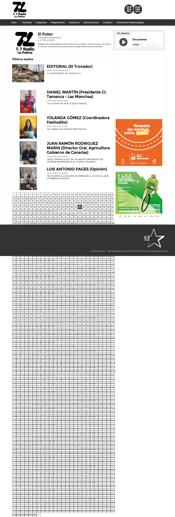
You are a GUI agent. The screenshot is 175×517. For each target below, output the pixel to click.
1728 (27, 478)
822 (104, 326)
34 (51, 198)
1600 (14, 457)
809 (51, 326)
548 (108, 281)
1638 (68, 461)
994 (92, 355)
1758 (47, 482)
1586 (59, 453)
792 (84, 322)
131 (39, 215)
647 (104, 297)
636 (59, 297)
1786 (59, 486)
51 (18, 203)
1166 (80, 383)
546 (100, 281)
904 (31, 342)
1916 (80, 506)
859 (51, 334)
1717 (84, 474)
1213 (67, 391)
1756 (39, 482)
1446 (100, 428)
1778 (27, 486)
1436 (59, 428)
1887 (63, 502)
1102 (22, 375)
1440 (76, 428)
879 (31, 338)
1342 (84, 412)
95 (96, 207)
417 (83, 260)
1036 (59, 363)
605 (35, 293)
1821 (100, 490)
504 (31, 277)
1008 (47, 359)
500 (14, 277)
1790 (76, 486)
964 (72, 350)
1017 (84, 359)
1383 (47, 420)
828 (26, 330)
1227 (22, 396)
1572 (104, 449)
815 (75, 326)
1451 (18, 433)
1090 (76, 371)
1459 (51, 433)
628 (26, 297)
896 (100, 338)
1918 (88, 506)
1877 (22, 502)
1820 (96, 490)
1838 (68, 494)
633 (47, 297)
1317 (84, 408)
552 (22, 285)
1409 (51, 424)
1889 (72, 502)
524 (112, 277)
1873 (109, 498)
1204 (31, 391)
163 (67, 219)
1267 (84, 400)
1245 (96, 396)
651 (18, 301)
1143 (88, 379)
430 (35, 264)
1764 (72, 482)
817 (84, 326)
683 (47, 305)
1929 (31, 511)
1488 (68, 437)
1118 (88, 375)
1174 (113, 383)
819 (92, 326)
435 (55, 264)
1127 (22, 379)
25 (14, 198)
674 (112, 301)
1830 (35, 494)
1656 (39, 465)
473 (108, 268)
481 (38, 272)
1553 (27, 449)
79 (30, 207)
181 (38, 223)
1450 (14, 433)
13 (68, 194)
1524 (113, 441)
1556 (39, 449)
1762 (63, 482)
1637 (63, 461)
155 (34, 219)
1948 (109, 511)
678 (26, 305)
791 (79, 322)
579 (30, 289)
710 (55, 309)
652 (22, 301)
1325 (14, 412)
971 (100, 350)
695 (96, 305)
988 (67, 355)
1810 (55, 490)
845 (96, 330)
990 (76, 355)
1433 (47, 428)
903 (26, 342)
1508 (47, 441)
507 (43, 277)
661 (59, 301)
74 (112, 203)
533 (47, 281)
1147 (104, 379)
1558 (47, 449)
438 (67, 264)
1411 (59, 424)
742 (84, 313)
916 (79, 342)
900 (14, 342)
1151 (18, 383)
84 (51, 207)
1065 (76, 367)
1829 (31, 494)
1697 (104, 469)
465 (76, 268)
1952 (22, 515)
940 (76, 346)
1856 (39, 498)
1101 (18, 375)
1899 (113, 502)
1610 (55, 457)
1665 (76, 465)
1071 (100, 367)
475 (14, 272)
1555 (35, 449)
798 (108, 322)
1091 (80, 371)
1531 (39, 445)
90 (75, 207)
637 (63, 297)
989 (72, 355)
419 (92, 260)
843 (88, 330)
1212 (63, 391)
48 (108, 198)
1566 (80, 449)
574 (112, 285)
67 (84, 203)
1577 (22, 453)
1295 (96, 404)
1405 (35, 424)
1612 (63, 457)
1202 (22, 391)
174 (112, 219)
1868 (88, 498)
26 (18, 198)
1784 (51, 486)
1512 (63, 441)
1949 (113, 511)
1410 (55, 424)
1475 (14, 437)
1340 (76, 412)
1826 (18, 494)
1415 (76, 424)
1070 (96, 367)
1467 (84, 433)
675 (14, 305)
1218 (88, 391)
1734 (51, 478)
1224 (113, 391)
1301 (18, 408)
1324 (113, 408)
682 (43, 305)
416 (79, 260)
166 (79, 219)
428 (26, 264)
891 (79, 338)
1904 (31, 506)
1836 (59, 494)
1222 (104, 391)
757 (43, 318)
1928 (27, 511)
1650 (14, 465)
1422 (104, 424)
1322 (104, 408)
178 (26, 223)
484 (51, 272)
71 (100, 203)
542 (84, 281)
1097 (104, 371)
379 (30, 256)
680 (35, 305)
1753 (27, 482)
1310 (55, 408)
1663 (68, 465)
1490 (76, 437)
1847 (104, 494)
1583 (47, 453)
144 (92, 215)
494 (92, 272)
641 (79, 297)
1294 (92, 404)
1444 (92, 428)
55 (35, 203)
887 (63, 338)
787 (63, 322)
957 (43, 350)
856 (39, 334)
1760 (55, 482)
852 (22, 334)
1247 (104, 396)
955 (35, 350)
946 (100, 346)
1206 (39, 391)
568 (88, 285)
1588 (68, 453)
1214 (72, 391)
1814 (72, 490)
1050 (14, 367)
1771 (100, 482)
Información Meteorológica (130, 22)
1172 (104, 383)
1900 (14, 506)
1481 (39, 437)
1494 (92, 437)
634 (51, 297)
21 (100, 194)
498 (108, 272)
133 (47, 215)
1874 (113, 498)
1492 (84, 437)
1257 (43, 400)
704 (31, 309)
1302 (22, 408)
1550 (14, 449)
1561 (59, 449)
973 (108, 350)
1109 (51, 375)
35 (55, 198)
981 (38, 355)
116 (79, 211)
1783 (47, 486)
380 (35, 256)
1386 (59, 420)
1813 (68, 490)
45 (96, 198)
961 (59, 350)
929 (31, 346)
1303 (27, 408)
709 (51, 309)
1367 (84, 416)
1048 (109, 363)
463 (67, 268)
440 (76, 264)
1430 (35, 428)
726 (18, 313)
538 (67, 281)
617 (84, 293)
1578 (27, 453)
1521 (100, 441)
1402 (22, 424)
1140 (76, 379)
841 (79, 330)
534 (51, 281)
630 (35, 297)
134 (51, 215)
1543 (88, 445)
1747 (104, 478)
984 (51, 355)
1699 (113, 469)
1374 (113, 416)
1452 (22, 433)
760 (55, 318)
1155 (35, 383)
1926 (18, 511)
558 (47, 285)
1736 (59, 478)
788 (67, 322)
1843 (88, 494)
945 (96, 346)
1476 (18, 437)
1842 (84, 494)
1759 (51, 482)
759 (51, 318)
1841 (80, 494)
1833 (47, 494)
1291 (80, 404)
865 (76, 334)
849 (113, 330)
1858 (47, 498)
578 (26, 289)
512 (63, 277)
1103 (27, 375)
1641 (80, 461)
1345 (96, 412)
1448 (109, 428)
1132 (43, 379)
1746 (100, 478)
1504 (31, 441)
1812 (63, 490)
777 (22, 322)
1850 (14, 498)
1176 (18, 387)
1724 (113, 474)
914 (71, 342)
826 (18, 330)
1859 (51, 498)
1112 (63, 375)
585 (55, 289)
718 (88, 309)
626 (18, 297)
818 (88, 326)
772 (104, 318)
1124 (113, 375)
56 (39, 203)
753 (26, 318)
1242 (84, 396)
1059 (51, 367)
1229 (31, 396)
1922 (104, 506)
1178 (27, 387)
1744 (92, 478)
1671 (100, 465)
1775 (14, 486)
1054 (31, 367)
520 (96, 277)
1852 (22, 498)
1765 (76, 482)
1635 (55, 461)
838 (67, 330)
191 (79, 223)
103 (26, 211)
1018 (88, 359)
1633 (47, 461)
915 (75, 342)
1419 (92, 424)
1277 (22, 404)
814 (71, 326)
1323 (109, 408)
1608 (47, 457)
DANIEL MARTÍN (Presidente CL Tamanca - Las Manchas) (76, 94)
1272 (104, 400)
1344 (92, 412)
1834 (51, 494)
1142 (84, 379)
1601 (18, 457)
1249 (113, 396)
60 (55, 203)
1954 (31, 515)
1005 (35, 359)
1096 (100, 371)
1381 (39, 420)
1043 (88, 363)
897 (104, 338)
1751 (18, 482)
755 (35, 318)
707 (43, 309)
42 (84, 198)
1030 (35, 363)
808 (47, 326)
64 (71, 203)
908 (47, 342)
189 (71, 223)
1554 (31, 449)
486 (59, 272)
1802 (22, 490)
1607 (43, 457)
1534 (51, 445)
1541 (80, 445)
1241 (80, 396)
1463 (68, 433)
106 (39, 211)
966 (80, 350)
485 (55, 272)
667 (84, 301)
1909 (51, 506)
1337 (63, 412)
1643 (88, 461)
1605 (35, 457)
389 (72, 256)
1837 (63, 494)
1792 (84, 486)
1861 (59, 498)
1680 (35, 469)
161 (59, 219)
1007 (43, 359)
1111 (59, 375)
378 (26, 256)
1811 (59, 490)
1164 (72, 383)
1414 (72, 424)
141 (80, 215)
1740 (76, 478)
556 (39, 285)
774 (112, 318)
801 (18, 326)
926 (18, 346)
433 (47, 264)
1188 (68, 387)
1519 (92, 441)
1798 (109, 486)
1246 (100, 396)
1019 (92, 359)
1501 (18, 441)
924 (112, 342)
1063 (68, 367)
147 (104, 215)
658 (47, 301)
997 (104, 355)
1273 (109, 400)
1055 (35, 367)
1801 (18, 490)
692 (84, 305)
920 (96, 342)
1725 (14, 478)
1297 (104, 404)
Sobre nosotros (91, 22)
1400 (14, 424)
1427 (22, 428)
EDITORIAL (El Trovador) (69, 66)
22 (104, 194)
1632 (43, 461)
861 (59, 334)
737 (63, 313)
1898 (109, 502)
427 (22, 264)
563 (67, 285)
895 (96, 338)
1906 (39, 506)
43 (88, 198)
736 (59, 313)
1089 (72, 371)
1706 (39, 474)
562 (63, 285)
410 (55, 260)
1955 (35, 515)
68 (88, 203)
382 (43, 256)
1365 (76, 416)
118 (88, 211)
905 (35, 342)
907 (43, 342)
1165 (76, 383)
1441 (80, 428)
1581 (39, 453)
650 (14, 301)
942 (84, 346)
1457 (43, 433)
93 (88, 207)
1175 (14, 387)
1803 (27, 490)
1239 (72, 396)
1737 (63, 478)
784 (51, 322)
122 (104, 211)
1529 (31, 445)
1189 (72, 387)
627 (22, 297)
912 (63, 342)
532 (43, 281)
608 (47, 293)
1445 (96, 428)
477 (22, 272)
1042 (84, 363)
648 (108, 297)
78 (26, 207)
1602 (22, 457)
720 (96, 309)
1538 (68, 445)
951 (18, 350)
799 (113, 322)
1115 (76, 375)
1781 (39, 486)
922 (104, 342)
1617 (84, 457)
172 (104, 219)
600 (14, 293)
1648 (109, 461)
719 (92, 309)
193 (88, 223)
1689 (72, 469)
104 (30, 211)
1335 (55, 412)
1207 (43, 391)
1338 (68, 412)
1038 (68, 363)
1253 (27, 400)
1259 (51, 400)
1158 (47, 383)
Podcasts (27, 22)
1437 (63, 428)
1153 (26, 383)
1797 (104, 486)
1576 (18, 453)
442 (84, 264)
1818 (88, 490)
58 (47, 203)
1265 (76, 400)
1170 (96, 383)
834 (51, 330)
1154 (31, 383)
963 (67, 350)
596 (100, 289)
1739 (72, 478)
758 (47, 318)
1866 (80, 498)
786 (59, 322)
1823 (109, 490)
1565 (76, 449)
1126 (18, 379)
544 (92, 281)
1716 (80, 474)
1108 (47, 375)
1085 (55, 371)
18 (88, 194)
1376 (18, 420)
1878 (27, 502)
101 (18, 211)
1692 (84, 469)
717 (83, 309)
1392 (84, 420)
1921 (100, 506)
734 (51, 313)
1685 (55, 469)
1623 (109, 457)
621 (100, 293)
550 (14, 285)
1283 (47, 404)
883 (47, 338)
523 (108, 277)
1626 (18, 461)
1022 (104, 359)
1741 (80, 478)
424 (112, 260)
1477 (22, 437)
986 (59, 355)
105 (34, 211)
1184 (51, 387)
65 (76, 203)
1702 (22, 474)
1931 (39, 511)
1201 (18, 391)
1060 (55, 367)
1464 (72, 433)
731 (38, 313)
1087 (63, 371)
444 (92, 264)
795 (96, 322)
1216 (80, 391)
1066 (80, 367)
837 (63, 330)
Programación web (159, 251)
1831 (39, 494)
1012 (63, 359)
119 (92, 211)
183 (47, 223)
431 (38, 264)
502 (22, 277)
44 (92, 198)
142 (83, 215)
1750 (14, 482)
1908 (47, 506)
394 (92, 256)
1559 (51, 449)
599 (113, 289)
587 (63, 289)
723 (108, 309)
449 (112, 264)
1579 (31, 453)
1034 (51, 363)
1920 (96, 506)
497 (104, 272)
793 (88, 322)
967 (84, 350)
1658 (47, 465)
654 (30, 301)
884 (51, 338)
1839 (72, 494)
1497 (104, 437)
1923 (109, 506)
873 (108, 334)
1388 (68, 420)
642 (84, 297)
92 (84, 207)
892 (84, 338)
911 (59, 342)
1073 (109, 367)
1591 (80, 453)
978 (26, 355)
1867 (84, 498)
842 (84, 330)
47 (104, 198)
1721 (100, 474)
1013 (68, 359)
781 (38, 322)
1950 (14, 515)
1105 (35, 375)
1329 (31, 412)
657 (43, 301)
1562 (63, 449)
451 (18, 268)
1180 (35, 387)
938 (67, 346)
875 (14, 338)
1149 (113, 379)
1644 (92, 461)
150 (14, 219)
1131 (39, 379)
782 (43, 322)
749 (112, 313)
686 (59, 305)
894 (92, 338)
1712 (63, 474)
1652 (22, 465)
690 (76, 305)
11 (59, 194)
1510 (55, 441)
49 (112, 198)
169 (92, 219)
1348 (109, 412)
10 (55, 194)
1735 (55, 478)
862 (63, 334)
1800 (14, 490)
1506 (39, 441)
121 (100, 211)
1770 (96, 482)
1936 (59, 511)
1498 (109, 437)
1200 (14, 391)
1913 (68, 506)
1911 (59, 506)
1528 (27, 445)
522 (104, 277)
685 (55, 305)
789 (72, 322)
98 (108, 207)
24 (112, 194)
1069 (92, 367)
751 (18, 318)
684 (51, 305)
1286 (59, 404)
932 (43, 346)
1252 (22, 400)
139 (71, 215)
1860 (55, 498)
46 (100, 198)
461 (59, 268)
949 (113, 346)
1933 (47, 511)
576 (18, 289)
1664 (72, 465)
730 (35, 313)
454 (30, 268)
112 (63, 211)
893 (88, 338)
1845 (96, 494)
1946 (100, 511)
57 (43, 203)
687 (63, 305)
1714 (72, 474)
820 (96, 326)
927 (22, 346)
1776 (18, 486)
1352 (22, 416)
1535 (55, 445)
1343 (88, 412)
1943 (88, 511)
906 (39, 342)
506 (39, 277)
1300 (14, 408)
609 (51, 293)
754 (30, 318)
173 (108, 219)
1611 (59, 457)
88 (67, 207)
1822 (104, 490)
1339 (72, 412)
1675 (14, 469)
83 (47, 207)
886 (59, 338)
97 (104, 207)
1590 (76, 453)
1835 (55, 494)
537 (63, 281)
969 (92, 350)
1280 (35, 404)
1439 (72, 428)
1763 (68, 482)
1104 (31, 375)
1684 (51, 469)
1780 (35, 486)
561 (59, 285)
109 (51, 211)
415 (75, 260)
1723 (109, 474)
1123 (108, 375)
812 (63, 326)
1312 (63, 408)
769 (92, 318)
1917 (84, 506)
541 (79, 281)
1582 (43, 453)
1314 (72, 408)
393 (88, 256)
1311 (59, 408)
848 (108, 330)
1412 (63, 424)
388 (67, 256)
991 (79, 355)
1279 (31, 404)
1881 (39, 502)
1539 (72, 445)
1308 (47, 408)
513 (67, 277)
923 (108, 342)
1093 (88, 371)
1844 (92, 494)
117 (84, 211)
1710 (55, 474)
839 (72, 330)
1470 (96, 433)
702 (22, 309)
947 (104, 346)
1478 (27, 437)
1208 (47, 391)
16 (80, 194)
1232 (43, 396)
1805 (35, 490)
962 (63, 350)
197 (104, 223)
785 (55, 322)
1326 (18, 412)
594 (92, 289)
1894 (92, 502)
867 (84, 334)
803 (26, 326)
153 (26, 219)
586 (59, 289)
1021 (100, 359)
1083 (47, 371)
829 (31, 330)
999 (113, 355)
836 (59, 330)
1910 (55, 506)
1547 (104, 445)
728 (26, 313)
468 (88, 268)
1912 (63, 506)
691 (79, 305)
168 (88, 219)
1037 (63, 363)
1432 (43, 428)
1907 (43, 506)
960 (55, 350)
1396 (100, 420)
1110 (55, 375)
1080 (35, 371)
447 (104, 264)
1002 (22, 359)
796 (100, 322)
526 (18, 281)
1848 (109, 494)
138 (67, 215)
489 (72, 272)
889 (72, 338)
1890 (76, 502)
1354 (31, 416)
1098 (109, 371)
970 (96, 350)
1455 (35, 433)
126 (18, 215)
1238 (68, 396)
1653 (27, 465)
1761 (59, 482)
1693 (88, 469)
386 (59, 256)
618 (88, 293)
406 (39, 260)
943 (88, 346)
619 (92, 293)
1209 (51, 391)
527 (22, 281)
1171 (100, 383)
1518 (88, 441)
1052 (22, 367)
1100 (14, 375)
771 (100, 318)
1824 (113, 490)
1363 (68, 416)
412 (63, 260)
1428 (27, 428)
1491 (80, 437)
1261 (59, 400)
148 (108, 215)
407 (43, 260)
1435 (55, 428)
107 (43, 211)
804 (31, 326)
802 (22, 326)
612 (63, 293)
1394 (92, 420)
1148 (109, 379)
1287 (63, 404)
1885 (55, 502)
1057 (43, 367)
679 (31, 305)
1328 (27, 412)
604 (31, 293)
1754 (31, 482)
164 (71, 219)
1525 (14, 445)
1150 (14, 383)
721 (100, 309)
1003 (27, 359)
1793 (88, 486)
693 (88, 305)
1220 (96, 391)
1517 (84, 441)
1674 (113, 465)
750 (14, 318)
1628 (27, 461)
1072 (104, 367)
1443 (88, 428)
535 (55, 281)
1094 (92, 371)
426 (18, 264)
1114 (71, 375)
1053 (27, 367)
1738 (68, 478)
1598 (109, 453)
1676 (18, 469)
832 (43, 330)
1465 (76, 433)
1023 (109, 359)
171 (100, 219)
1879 (31, 502)
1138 (68, 379)
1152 (22, 383)
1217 (84, 391)
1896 (100, 502)
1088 (68, 371)
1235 (55, 396)
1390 (76, 420)
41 (80, 198)
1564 (72, 449)
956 (39, 350)
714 (71, 309)
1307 (43, 408)
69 (92, 203)
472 (104, 268)
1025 (14, 363)
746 (100, 313)
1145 (96, 379)
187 (63, 223)
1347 (104, 412)
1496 (100, 437)
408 (47, 260)
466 (80, 268)
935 (55, 346)
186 (59, 223)
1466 (80, 433)
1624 (113, 457)
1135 (55, 379)
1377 (22, 420)
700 (14, 309)
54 (30, 203)
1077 (22, 371)
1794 (92, 486)
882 (43, 338)
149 (112, 215)
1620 (96, 457)
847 (104, 330)
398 (108, 256)
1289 (72, 404)
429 (30, 264)
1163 (68, 383)
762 (63, 318)
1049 (113, 363)
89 (71, 207)
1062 (63, 367)
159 (51, 219)
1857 (43, 498)
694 (92, 305)
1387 (63, 420)
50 (14, 203)
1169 (92, 383)
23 (108, 194)
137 (63, 215)
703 (26, 309)
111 (59, 211)
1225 (14, 396)
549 (112, 281)
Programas (41, 22)
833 (47, 330)
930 (35, 346)
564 (71, 285)
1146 (100, 379)
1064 (72, 367)
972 (104, 350)
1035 (55, 363)
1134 (51, 379)
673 (108, 301)
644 (92, 297)
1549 (113, 445)
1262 (63, 400)
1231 (39, 396)
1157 (43, 383)
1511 (59, 441)
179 (30, 223)
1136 (59, 379)
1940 (76, 511)
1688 (68, 469)
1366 (80, 416)
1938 (68, 511)
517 (83, 277)
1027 (22, 363)
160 (55, 219)
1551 (18, 449)
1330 (35, 412)
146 (100, 215)
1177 (22, 387)
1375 (14, 420)
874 (112, 334)
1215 (76, 391)
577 (22, 289)
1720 (96, 474)
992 (84, 355)
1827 (22, 494)
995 (96, 355)
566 (80, 285)
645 (96, 297)
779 (30, 322)
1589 (72, 453)
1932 (43, 511)
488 (67, 272)
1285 (55, 404)
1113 (67, 375)
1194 (92, 387)
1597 (104, 453)
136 (59, 215)
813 (67, 326)
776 (18, 322)
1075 (14, 371)
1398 (109, 420)
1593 (88, 453)
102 (22, 211)
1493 (88, 437)
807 (43, 326)
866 (80, 334)
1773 (109, 482)
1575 (14, 453)
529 (30, 281)
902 (22, 342)
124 (112, 211)
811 (59, 326)
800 (14, 326)
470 (96, 268)
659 (51, 301)
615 (75, 293)
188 (67, 223)
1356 (39, 416)
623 (108, 293)
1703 (27, 474)
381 (38, 256)
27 (22, 198)
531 (38, 281)
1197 (104, 387)
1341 (80, 412)
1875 (14, 502)
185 (55, 223)
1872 (104, 498)
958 (47, 350)
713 (67, 309)
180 (35, 223)
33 (47, 198)
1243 (88, 396)
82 (43, 207)
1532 (43, 445)
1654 (31, 465)
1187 (63, 387)
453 (26, 268)
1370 (96, 416)
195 (96, 223)
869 (92, 334)
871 (100, 334)
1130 (35, 379)
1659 (51, 465)
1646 (100, 461)
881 (38, 338)
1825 (14, 494)
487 (63, 272)
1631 (39, 461)
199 (112, 223)
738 (67, 313)
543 (88, 281)
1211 (59, 391)
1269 (92, 400)
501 (18, 277)
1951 (18, 515)
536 (59, 281)
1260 (55, 400)
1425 (14, 428)
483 (47, 272)
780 (35, 322)
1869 (92, 498)
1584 (51, 453)
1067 (84, 367)
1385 (55, 420)
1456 (39, 433)
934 (51, 346)
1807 (43, 490)
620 (96, 293)
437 (63, 264)
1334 (51, 412)
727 (22, 313)
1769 (92, 482)
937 (63, 346)
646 (100, 297)
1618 (88, 457)
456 (39, 268)
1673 (109, 465)
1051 (18, 367)
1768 (88, 482)
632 (43, 297)
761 (59, 318)
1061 (59, 367)
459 (51, 268)
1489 (72, 437)
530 (35, 281)
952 (22, 350)
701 (18, 309)
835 (55, 330)
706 (39, 309)
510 (55, 277)
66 (80, 203)
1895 (96, 502)
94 (92, 207)
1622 (104, 457)
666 (80, 301)
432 (43, 264)
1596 (100, 453)
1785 (55, 486)
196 (100, 223)
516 (79, 277)
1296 (100, 404)
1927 (22, 511)
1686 (59, 469)
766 (80, 318)
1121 (100, 375)
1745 (96, 478)
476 (18, 272)
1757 (43, 482)
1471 (100, 433)
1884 (51, 502)
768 (88, 318)
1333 (47, 412)
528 (26, 281)
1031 (39, 363)
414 (71, 260)
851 (18, 334)
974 (112, 350)
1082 (43, 371)
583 (47, 289)
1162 (63, 383)
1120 (96, 375)
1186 (59, 387)
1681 (39, 469)
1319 (92, 408)
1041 (80, 363)
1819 (92, 490)
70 (96, 203)
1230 (35, 396)
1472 (104, 433)
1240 (76, 396)
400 (14, 260)
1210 (55, 391)
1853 (27, 498)
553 (26, 285)
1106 (39, 375)
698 (108, 305)
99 (112, 207)
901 (18, 342)
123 (108, 211)
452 (22, 268)
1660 (55, 465)
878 (26, 338)
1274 (113, 400)
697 (104, 305)
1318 (88, 408)
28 (26, 198)
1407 (43, 424)
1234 (51, 396)
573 (108, 285)
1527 (22, 445)
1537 (63, 445)
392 (84, 256)
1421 (100, 424)
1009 (51, 359)
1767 (84, 482)
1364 (72, 416)
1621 (100, 457)
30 (34, 198)
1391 (80, 420)
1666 (80, 465)
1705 (35, 474)
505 (35, 277)
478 (26, 272)
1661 (59, 465)
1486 (59, 437)
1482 (43, 437)
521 (100, 277)
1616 (80, 457)
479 (30, 272)
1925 (14, 511)
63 (67, 203)
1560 (55, 449)
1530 (35, 445)
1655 (35, 465)
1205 (35, 391)
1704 (31, 474)
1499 (113, 437)
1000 (14, 359)
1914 (72, 506)
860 (55, 334)
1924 (113, 506)
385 (55, 256)
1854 (31, 498)
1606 (39, 457)
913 (67, 342)
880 (35, 338)
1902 (22, 506)
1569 (92, 449)
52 (22, 203)
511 (59, 277)
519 (92, 277)
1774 (113, 482)
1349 (113, 412)
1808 (47, 490)
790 (76, 322)
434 (51, 264)
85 (55, 207)
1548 (109, 445)
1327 (22, 412)
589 (72, 289)
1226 (18, 396)
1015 (76, 359)
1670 (96, 465)
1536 (59, 445)
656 (39, 301)
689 (72, 305)
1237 (63, 396)
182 (43, 223)
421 (100, 260)
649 (113, 297)
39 (71, 198)
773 (108, 318)
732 (43, 313)
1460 (55, 433)
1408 (47, 424)
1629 (31, 461)
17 (84, 194)
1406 (39, 424)
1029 (31, 363)
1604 (31, 457)
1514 (72, 441)
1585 (55, 453)
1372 (104, 416)
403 (26, 260)
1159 (51, 383)
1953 (27, 515)
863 (67, 334)
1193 (88, 387)
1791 (80, 486)
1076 (18, 371)
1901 (18, 506)
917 (84, 342)
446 (100, 264)
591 (79, 289)
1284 (51, 404)
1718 (88, 474)
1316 (80, 408)
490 (76, 272)
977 (22, 355)
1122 (104, 375)
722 (104, 309)
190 (76, 223)
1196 (100, 387)
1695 (96, 469)
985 (55, 355)
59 (51, 203)
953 (26, 350)
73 (108, 203)
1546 (100, 445)
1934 (51, 511)
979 (31, 355)
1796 (100, 486)
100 (14, 211)
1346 (100, 412)
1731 (39, 478)
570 (96, 285)
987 (63, 355)
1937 (63, 511)
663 (67, 301)
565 (76, 285)
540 (76, 281)
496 (100, 272)
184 (51, 223)
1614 (72, 457)
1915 (76, 506)
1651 (18, 465)
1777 (22, 486)
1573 (109, 449)
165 (75, 219)
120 (96, 211)
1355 (35, 416)
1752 (22, 482)
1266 (80, 400)
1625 (14, 461)
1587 (63, 453)
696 (100, 305)
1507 (43, 441)
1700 (14, 474)
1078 (27, 371)
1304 (31, 408)
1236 (59, 396)
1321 (100, 408)
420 (96, 260)
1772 (104, 482)
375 (14, 256)
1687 (63, 469)
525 (14, 281)
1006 (39, 359)
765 (76, 318)
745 (96, 313)
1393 (88, 420)
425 (14, 264)
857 (43, 334)
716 (79, 309)
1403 (27, 424)
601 (18, 293)
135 (55, 215)
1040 (76, 363)
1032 (43, 363)
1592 (84, 453)
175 (14, 223)
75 (14, 207)
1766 (80, 482)
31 (39, 198)
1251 (18, 400)
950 (14, 350)
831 (38, 330)
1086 (59, 371)
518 (88, 277)
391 (79, 256)
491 (79, 272)
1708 (47, 474)
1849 (113, 494)
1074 (113, 367)
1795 (96, 486)
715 (75, 309)
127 (22, 215)
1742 (84, 478)
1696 (100, 469)
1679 (31, 469)
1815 (76, 490)
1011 (59, 359)
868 (88, 334)
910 (55, 342)
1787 (63, 486)
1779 (31, 486)
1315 (76, 408)
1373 (109, 416)
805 (35, 326)
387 (63, 256)
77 (22, 207)
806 (39, 326)
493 (88, 272)
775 (14, 322)
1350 (14, 416)
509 (51, 277)
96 (100, 207)
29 (30, 198)
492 (84, 272)
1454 (31, 433)
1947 (104, 511)
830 (35, 330)
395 (96, 256)
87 (63, 207)
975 (14, 355)
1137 (63, 379)
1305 (35, 408)
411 (59, 260)
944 (92, 346)
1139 (72, 379)
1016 (80, 359)
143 (88, 215)
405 (35, 260)
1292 (84, 404)
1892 (84, 502)
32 (43, 198)
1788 (68, 486)
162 (63, 219)
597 (104, 289)
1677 (22, 469)
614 (71, 293)
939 (72, 346)
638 (67, 297)
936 (59, 346)
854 (30, 334)
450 (14, 268)
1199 (113, 387)
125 (14, 215)
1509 (51, 441)
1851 (18, 498)
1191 (80, 387)
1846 (100, 494)
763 (67, 318)
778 (26, 322)
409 (51, 260)
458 (47, 268)
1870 (96, 498)
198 (108, 223)
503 (26, 277)
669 (92, 301)
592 (84, 289)
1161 (59, 383)
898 (108, 338)
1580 (35, 453)
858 (47, 334)
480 (35, 272)
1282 (43, 404)
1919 (92, 506)
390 (76, 256)
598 (108, 289)
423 (108, 260)
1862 (63, 498)
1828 (27, 494)
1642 (84, 461)
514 (71, 277)
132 (42, 215)
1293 (88, 404)
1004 (31, 359)
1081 (39, 371)
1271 (100, 400)
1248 (109, 396)
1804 (31, 490)
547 (104, 281)
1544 (92, 445)
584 (51, 289)
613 (67, 293)
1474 (113, 433)
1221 (100, 391)
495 (96, 272)
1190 (76, 387)
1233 (47, 396)
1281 (39, 404)
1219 (92, 391)
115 (75, 211)
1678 (27, 469)
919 (92, 342)
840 (76, 330)
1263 (68, 400)
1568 (88, 449)
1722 (104, 474)
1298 (109, 404)
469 (92, 268)
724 (112, 309)
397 (104, 256)
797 (104, 322)
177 (22, 223)
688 (67, 305)
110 (55, 211)
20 (96, 194)
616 (79, 293)
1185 (55, 387)
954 (30, 350)
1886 (59, 502)
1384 (51, 420)
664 (72, 301)
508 (47, 277)
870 (96, 334)
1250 (14, 400)
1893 (88, 502)
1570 (96, 449)
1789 (72, 486)
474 (112, 268)
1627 (22, 461)
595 (96, 289)
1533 (47, 445)
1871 (100, 498)
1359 (51, 416)
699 (113, 305)
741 (79, 313)
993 (88, 355)
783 (47, 322)
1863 (68, 498)
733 (47, 313)
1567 (84, 449)
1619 (92, 457)
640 (76, 297)
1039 (72, 363)
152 (22, 219)
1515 (76, 441)
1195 (96, 387)
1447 (104, 428)
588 (67, 289)
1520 (96, 441)
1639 (72, 461)
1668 (88, 465)
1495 (96, 437)
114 (71, 211)
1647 (104, 461)
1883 (47, 502)
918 (88, 342)
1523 (109, 441)
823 (108, 326)
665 (76, 301)
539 (71, 281)
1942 (84, 511)
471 (100, 268)
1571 (100, 449)
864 (72, 334)
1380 (35, 420)
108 (47, 211)
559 (51, 285)
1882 (43, 502)
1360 (55, 416)
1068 (88, 367)
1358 (47, 416)
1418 (88, 424)
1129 (31, 379)
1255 (35, 400)
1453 (27, 433)
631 (38, 297)
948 (108, 346)
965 (76, 350)
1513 (67, 441)
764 (71, 318)
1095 (96, 371)
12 (63, 194)
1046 (100, 363)
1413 (67, 424)
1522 (104, 441)
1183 (47, 387)
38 (67, 198)
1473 (109, 433)
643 (88, 297)
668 (88, 301)
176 (18, 223)
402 (22, 260)
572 (104, 285)
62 (63, 203)
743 (88, 313)
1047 (104, 363)
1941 (80, 511)
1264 (72, 400)
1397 (104, 420)
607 (43, 293)
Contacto (107, 22)
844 (92, 330)
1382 (43, 420)
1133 (47, 379)
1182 (43, 387)
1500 (14, 441)
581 (38, 289)
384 (51, 256)
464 (71, 268)
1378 (27, 420)
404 (31, 260)
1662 (63, 465)
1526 (18, 445)
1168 (88, 383)
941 (79, 346)
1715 (76, 474)
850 (14, 334)
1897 (104, 502)
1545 (96, 445)
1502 (22, 441)
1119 (92, 375)
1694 (92, 469)
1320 (96, 408)
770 (96, 318)
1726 (18, 478)
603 (26, 293)
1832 (43, 494)
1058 (47, 367)
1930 (35, 511)
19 (92, 194)
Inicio (14, 22)
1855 (35, 498)
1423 (109, 424)
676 (18, 305)
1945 (96, 511)
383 (47, 256)
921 (100, 342)
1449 (113, 428)
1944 (92, 511)
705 (35, 309)
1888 (68, 502)
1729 (31, 478)
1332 (43, 412)
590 (76, 289)
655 (35, 301)
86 (59, 207)
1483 (47, 437)
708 (47, 309)
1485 (55, 437)
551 (18, 285)
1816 (80, 490)
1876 (18, 502)
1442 (84, 428)
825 (14, 330)
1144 (92, 379)
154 (30, 219)
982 (43, 355)
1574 (113, 449)
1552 (22, 449)
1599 (113, 453)
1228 (27, 396)
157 (42, 219)
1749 (113, 478)
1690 (76, 469)
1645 (96, 461)
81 (39, 207)
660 (55, 301)
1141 (80, 379)
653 (26, 301)
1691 (80, 469)
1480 (35, 437)
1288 (68, 404)
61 (59, 203)
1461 (59, 433)
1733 (47, 478)
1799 (113, 486)
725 (14, 313)
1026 (18, 363)
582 (43, 289)
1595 (96, 453)
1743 (88, 478)
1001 (18, 359)
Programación (58, 22)
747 (104, 313)
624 (112, 293)
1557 (43, 449)
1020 (96, 359)
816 (79, 326)
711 (59, 309)
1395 (96, 420)
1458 (47, 433)
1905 (35, 506)
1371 (100, 416)
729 (30, 313)
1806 (39, 490)
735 (55, 313)
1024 (113, 359)
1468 (88, 433)
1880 (35, 502)
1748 (109, 478)
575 (14, 289)
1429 (31, 428)
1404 (31, 424)
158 (47, 219)
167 (84, 219)
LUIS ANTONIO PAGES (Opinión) (77, 169)
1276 (18, 404)
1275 (14, 404)
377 (22, 256)
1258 (47, 400)
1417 (84, 424)
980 (35, 355)
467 (84, 268)
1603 (27, 457)
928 (26, 346)
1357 (43, 416)
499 (113, 272)
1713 (67, 474)
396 (100, 256)
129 (30, 215)
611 (59, 293)
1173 (108, 383)
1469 (92, 433)
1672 (104, 465)
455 (35, 268)
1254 (31, 400)
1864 (72, 498)
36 (59, 198)
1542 (84, 445)
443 (88, 264)
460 (55, 268)
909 (51, 342)
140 (75, 215)
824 (112, 326)
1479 (31, 437)
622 (104, 293)
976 (18, 355)
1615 (76, 457)
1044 (92, 363)
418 (88, 260)
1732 (43, 478)
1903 (27, 506)
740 (76, 313)
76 (18, 207)
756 (39, 318)
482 (43, 272)
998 (108, 355)
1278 (27, 404)
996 (100, 355)
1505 (35, 441)
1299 (113, 404)
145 (96, 215)
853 (26, 334)
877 (22, 338)
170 (96, 219)
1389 (72, 420)
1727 (22, 478)
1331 (39, 412)
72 (104, 203)
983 (47, 355)
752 (22, 318)
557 (43, 285)
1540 (76, 445)
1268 (88, 400)
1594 (92, 453)
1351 (18, 416)
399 (113, 256)
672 (104, 301)
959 (51, 350)
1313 (67, 408)
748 (108, 313)
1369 (92, 416)
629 (31, 297)
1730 (35, 478)
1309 (51, 408)
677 (22, 305)
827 (22, 330)
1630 (35, 461)
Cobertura (74, 22)
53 (26, 203)
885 (55, 338)
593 (88, 289)
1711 (59, 474)
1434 (51, 428)
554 (30, 285)
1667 (84, 465)
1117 (84, 375)
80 (34, 207)
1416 (80, 424)
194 (92, 223)
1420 (96, 424)
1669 (92, 465)
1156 (39, 383)
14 (72, 194)
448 (108, 264)
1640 (76, 461)
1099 (113, 371)
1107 (43, 375)
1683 (47, 469)
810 (55, 326)
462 (63, 268)
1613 (68, 457)
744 (92, 313)
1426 (18, 428)
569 (92, 285)
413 (67, 260)
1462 (63, 433)
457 (43, 268)
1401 (18, 424)
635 (55, 297)
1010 (55, 359)
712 (63, 309)
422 (104, 260)
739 (71, 313)
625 (14, 297)
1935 (55, 511)
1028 (27, 363)
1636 (59, 461)
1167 (84, 383)
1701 (18, 474)
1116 (80, 375)
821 (100, 326)
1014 (72, 359)
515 (75, 277)
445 (96, 264)
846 (100, 330)
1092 (84, 371)
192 (84, 223)
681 (38, 305)
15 (76, 194)
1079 (31, 371)
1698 (109, 469)
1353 (27, 416)
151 (18, 219)
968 (88, 350)
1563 (68, 449)
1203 (27, 391)
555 (35, 285)
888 (67, 338)
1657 (43, 465)
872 (104, 334)
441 (79, 264)
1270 (96, 400)
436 (59, 264)
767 (84, 318)
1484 (51, 437)
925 (14, 346)
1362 (63, 416)
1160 (55, 383)
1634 (51, 461)
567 (84, 285)
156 (38, 219)
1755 (35, 482)
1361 (59, 416)
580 (35, 289)
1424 (113, 424)
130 (34, 215)
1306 (39, 408)
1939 (72, 511)
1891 (80, 502)
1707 (43, 474)
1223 (109, 391)
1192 (84, 387)
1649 (113, 461)
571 (100, 285)
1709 (51, 474)
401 (18, 260)
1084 (51, 371)
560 (55, 285)
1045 (96, 363)
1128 (27, 379)
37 (63, 198)
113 (67, 211)
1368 (88, 416)
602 (22, 293)
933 (47, 346)
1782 (43, 486)
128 (26, 215)
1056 (39, 367)
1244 (92, 396)
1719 (92, 474)
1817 (84, 490)
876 (18, 338)
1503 (27, 441)
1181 (39, 387)
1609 (51, 457)
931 (38, 346)
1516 (80, 441)
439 (71, 264)
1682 (43, 469)
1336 (59, 412)
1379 (31, 420)
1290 (76, 404)
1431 (39, 428)
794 (92, 322)
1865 (76, 498)
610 (55, 293)
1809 (51, 490)
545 (96, 281)
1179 (31, 387)
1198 (109, 387)
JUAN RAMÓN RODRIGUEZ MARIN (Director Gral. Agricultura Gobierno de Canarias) (78, 148)
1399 (113, 420)
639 (72, 297)
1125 (14, 379)
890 (76, 338)
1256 (39, 400)
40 (75, 198)
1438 (68, 428)
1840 (76, 494)
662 (63, 301)
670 (96, 301)
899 (113, 338)
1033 (47, 363)
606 (39, 293)
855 (35, 334)
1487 (63, 437)
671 (100, 301)
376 (18, 256)
